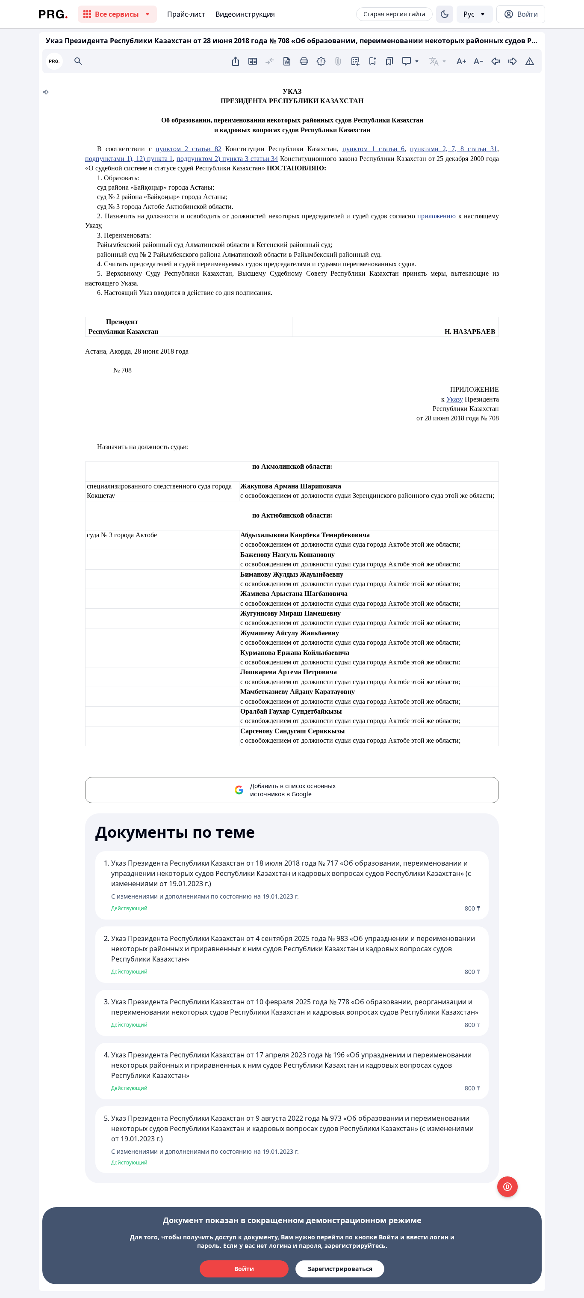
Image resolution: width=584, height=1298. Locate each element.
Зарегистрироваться (339, 1269)
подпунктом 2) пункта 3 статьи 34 (227, 158)
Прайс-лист (186, 14)
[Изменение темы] (444, 14)
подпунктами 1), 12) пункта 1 (129, 158)
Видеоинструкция (245, 14)
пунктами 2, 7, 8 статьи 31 (453, 148)
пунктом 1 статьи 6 (373, 148)
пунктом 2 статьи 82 (188, 148)
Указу (454, 399)
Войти (244, 1269)
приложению (436, 216)
